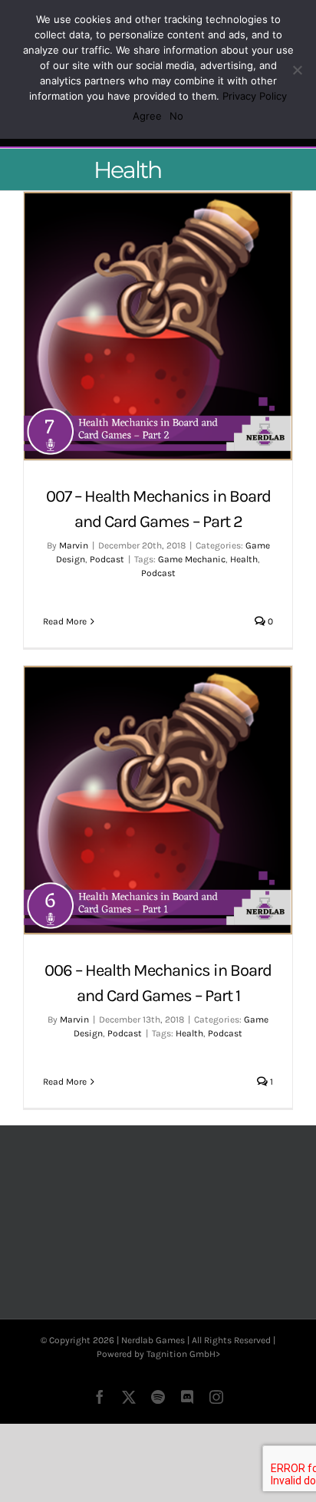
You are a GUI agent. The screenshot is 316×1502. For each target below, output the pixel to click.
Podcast (107, 559)
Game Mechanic (191, 559)
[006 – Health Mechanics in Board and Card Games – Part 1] (158, 800)
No (176, 116)
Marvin (73, 545)
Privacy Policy (254, 96)
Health (244, 559)
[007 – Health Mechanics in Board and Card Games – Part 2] (158, 326)
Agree (147, 116)
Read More (65, 621)
